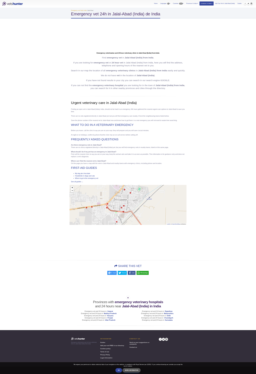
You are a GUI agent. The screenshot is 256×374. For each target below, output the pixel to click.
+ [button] (72, 187)
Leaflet (168, 224)
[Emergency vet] (13, 3)
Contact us (133, 347)
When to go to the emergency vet (86, 178)
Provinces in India (191, 3)
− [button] (72, 190)
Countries (177, 3)
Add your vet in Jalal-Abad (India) (225, 3)
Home (156, 3)
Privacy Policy (105, 355)
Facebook (245, 3)
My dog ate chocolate (82, 173)
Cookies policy (105, 348)
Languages (164, 3)
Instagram (251, 3)
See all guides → (77, 182)
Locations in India (206, 3)
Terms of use (104, 352)
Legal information (106, 358)
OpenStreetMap (176, 224)
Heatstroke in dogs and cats (85, 176)
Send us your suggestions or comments (139, 343)
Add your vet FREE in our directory (112, 345)
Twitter (248, 3)
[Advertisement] (128, 36)
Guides (240, 3)
